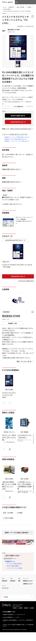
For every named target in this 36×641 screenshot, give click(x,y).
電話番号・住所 (12, 323)
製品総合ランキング (28, 581)
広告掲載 (31, 608)
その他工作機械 (8, 518)
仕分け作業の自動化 (13, 566)
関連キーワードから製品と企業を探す (17, 532)
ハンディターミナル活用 (14, 568)
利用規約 (15, 608)
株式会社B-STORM (14, 29)
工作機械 (19, 513)
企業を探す (12, 581)
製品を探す (4, 581)
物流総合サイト (10, 561)
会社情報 (20, 608)
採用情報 (26, 608)
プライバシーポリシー (18, 604)
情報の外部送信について (17, 606)
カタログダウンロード (18, 276)
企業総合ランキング (28, 583)
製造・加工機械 (8, 513)
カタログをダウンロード (18, 122)
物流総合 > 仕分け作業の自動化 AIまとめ (16, 139)
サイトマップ (5, 588)
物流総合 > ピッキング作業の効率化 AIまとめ (17, 137)
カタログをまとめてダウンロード (14, 240)
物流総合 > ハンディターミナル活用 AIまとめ (17, 141)
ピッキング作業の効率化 (14, 564)
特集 (19, 581)
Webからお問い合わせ (18, 116)
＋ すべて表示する (18, 106)
